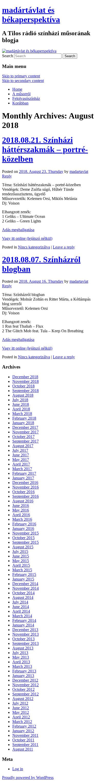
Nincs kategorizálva (34, 247)
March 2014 (22, 616)
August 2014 (22, 597)
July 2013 (20, 652)
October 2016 (23, 492)
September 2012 (25, 694)
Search (7, 56)
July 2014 (20, 602)
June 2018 (20, 404)
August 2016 (22, 501)
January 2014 (23, 625)
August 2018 (22, 395)
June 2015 (20, 556)
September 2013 (25, 643)
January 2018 (23, 423)
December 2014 (25, 584)
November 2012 (25, 685)
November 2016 (25, 487)
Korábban (20, 103)
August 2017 (22, 446)
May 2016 (20, 510)
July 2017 (20, 450)
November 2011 (25, 735)
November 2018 (25, 381)
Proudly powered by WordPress (28, 777)
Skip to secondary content (23, 80)
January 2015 (23, 579)
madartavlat (78, 171)
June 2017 (20, 455)
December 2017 (25, 427)
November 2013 (25, 634)
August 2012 (22, 698)
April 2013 (21, 662)
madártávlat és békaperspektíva (31, 14)
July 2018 (20, 400)
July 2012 (20, 703)
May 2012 (20, 712)
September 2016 (25, 496)
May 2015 (20, 561)
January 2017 (23, 478)
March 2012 (22, 721)
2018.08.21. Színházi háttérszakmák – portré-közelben (45, 149)
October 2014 (23, 593)
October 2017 (23, 436)
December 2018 (25, 377)
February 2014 (24, 620)
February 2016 (24, 524)
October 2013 (23, 639)
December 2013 (25, 629)
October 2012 (23, 689)
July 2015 (20, 551)
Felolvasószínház (26, 98)
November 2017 (25, 432)
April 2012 (21, 717)
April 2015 (21, 565)
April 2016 (21, 515)
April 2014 (21, 611)
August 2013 (22, 648)
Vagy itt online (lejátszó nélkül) (27, 238)
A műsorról (21, 94)
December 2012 (25, 680)
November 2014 (25, 588)
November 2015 (25, 533)
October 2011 (23, 740)
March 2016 (22, 519)
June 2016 (20, 505)
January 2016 (23, 528)
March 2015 (22, 570)
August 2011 (22, 749)
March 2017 (22, 469)
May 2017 (20, 459)
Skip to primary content (21, 76)
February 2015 (24, 574)
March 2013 (22, 666)
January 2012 (23, 731)
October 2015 (23, 538)
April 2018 (21, 409)
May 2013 (20, 657)
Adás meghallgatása (18, 230)
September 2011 (25, 744)
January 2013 (23, 675)
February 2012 (24, 726)
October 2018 (23, 386)
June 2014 (20, 607)
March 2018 (22, 413)
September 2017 (25, 441)
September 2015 (25, 542)
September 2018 (25, 390)
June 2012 (20, 708)
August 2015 (22, 547)
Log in (17, 769)
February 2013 (24, 671)
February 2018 (24, 418)
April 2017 (21, 464)
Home (17, 89)
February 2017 (24, 473)
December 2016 (25, 482)
